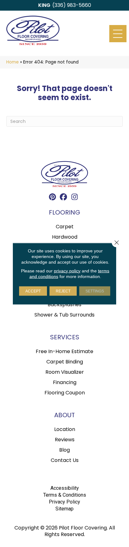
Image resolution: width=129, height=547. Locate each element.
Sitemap (64, 509)
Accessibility (64, 488)
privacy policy (67, 270)
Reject (63, 291)
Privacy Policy (64, 502)
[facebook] (63, 197)
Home (12, 62)
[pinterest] (52, 197)
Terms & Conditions (64, 495)
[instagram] (74, 197)
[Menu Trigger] (117, 33)
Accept (33, 291)
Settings (94, 291)
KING (44, 5)
